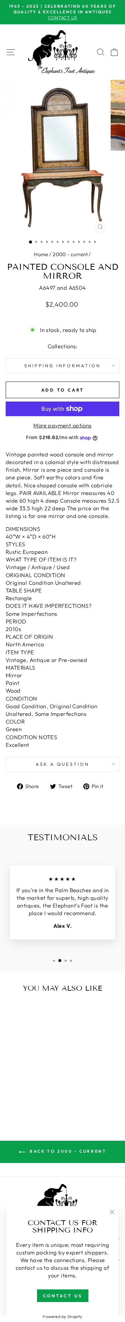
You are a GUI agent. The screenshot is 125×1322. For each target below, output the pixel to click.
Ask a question (63, 764)
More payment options (62, 425)
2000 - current (70, 254)
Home (41, 254)
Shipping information (62, 365)
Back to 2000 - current (67, 1151)
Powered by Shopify (62, 1316)
